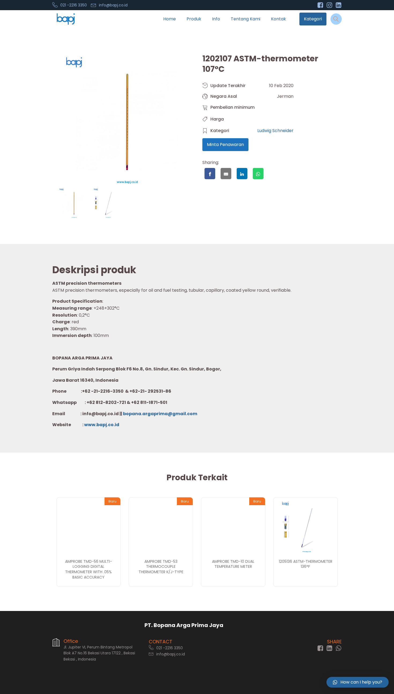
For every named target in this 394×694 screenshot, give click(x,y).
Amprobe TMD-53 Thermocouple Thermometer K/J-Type (161, 567)
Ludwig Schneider (275, 130)
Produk (194, 19)
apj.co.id (109, 425)
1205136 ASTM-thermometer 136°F (305, 564)
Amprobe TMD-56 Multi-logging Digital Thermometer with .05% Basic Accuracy (88, 569)
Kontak (278, 19)
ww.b (93, 425)
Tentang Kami (245, 19)
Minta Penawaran (225, 144)
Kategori (313, 19)
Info (216, 19)
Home (169, 19)
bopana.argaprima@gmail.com (160, 414)
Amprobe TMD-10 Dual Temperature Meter (233, 564)
